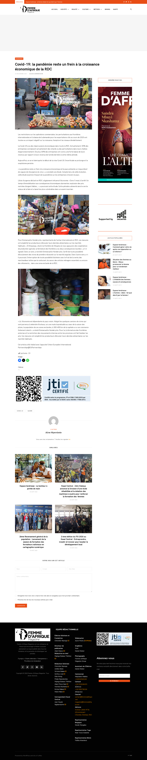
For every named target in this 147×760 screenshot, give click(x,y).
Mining (107, 9)
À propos (21, 659)
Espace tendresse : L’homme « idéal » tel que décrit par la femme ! (122, 292)
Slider (30, 411)
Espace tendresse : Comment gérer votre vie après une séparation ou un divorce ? (122, 248)
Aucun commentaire (36, 73)
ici (69, 439)
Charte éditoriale (30, 659)
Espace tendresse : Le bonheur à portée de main (40, 2)
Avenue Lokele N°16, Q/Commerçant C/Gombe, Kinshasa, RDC (83, 712)
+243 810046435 (81, 684)
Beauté (74, 9)
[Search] (131, 9)
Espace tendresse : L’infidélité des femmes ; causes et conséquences (122, 279)
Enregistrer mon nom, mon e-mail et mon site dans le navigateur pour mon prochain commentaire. (49, 596)
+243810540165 (81, 679)
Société (64, 9)
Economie (19, 58)
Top (130, 755)
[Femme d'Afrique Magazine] (30, 9)
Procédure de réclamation (32, 661)
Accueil (55, 9)
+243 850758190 (81, 689)
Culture (85, 9)
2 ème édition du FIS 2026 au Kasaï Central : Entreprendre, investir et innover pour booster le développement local (73, 540)
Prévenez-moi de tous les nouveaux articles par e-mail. (35, 600)
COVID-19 (20, 411)
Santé (115, 9)
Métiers (97, 9)
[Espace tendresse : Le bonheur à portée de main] (33, 468)
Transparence (41, 659)
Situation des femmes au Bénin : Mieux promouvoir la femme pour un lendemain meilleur (122, 264)
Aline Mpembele (54, 432)
